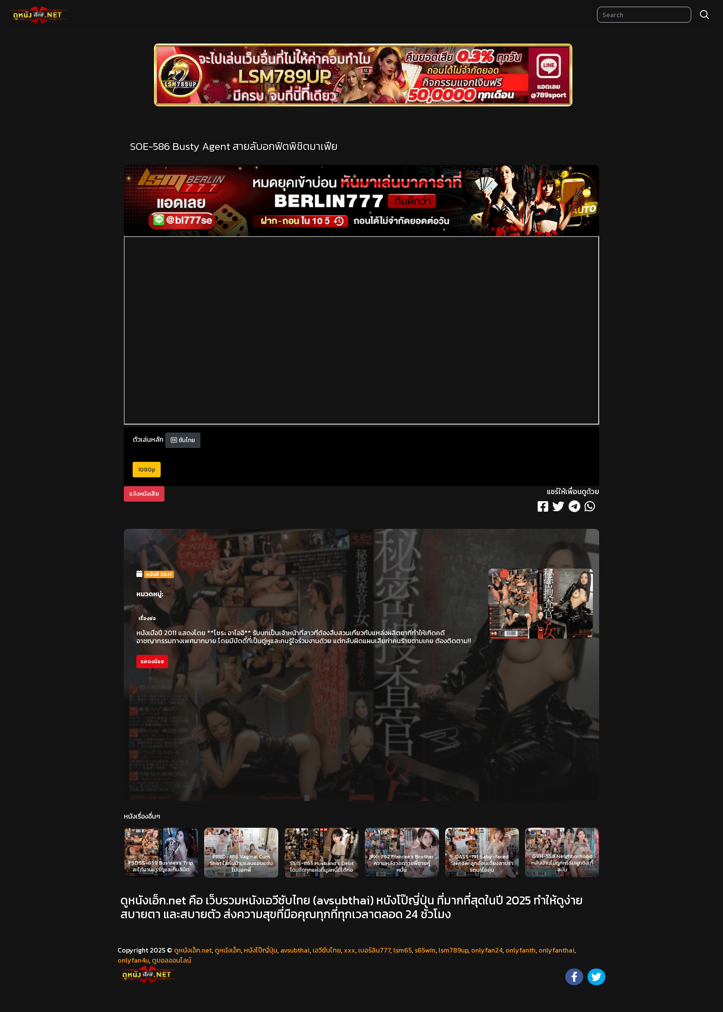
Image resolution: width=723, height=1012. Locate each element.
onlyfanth (520, 950)
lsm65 (402, 950)
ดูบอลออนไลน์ (171, 960)
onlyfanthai (556, 950)
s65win (425, 950)
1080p (146, 469)
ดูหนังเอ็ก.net (193, 950)
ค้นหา (705, 15)
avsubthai (295, 950)
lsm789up (453, 950)
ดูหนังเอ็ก (228, 950)
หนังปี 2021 (159, 574)
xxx (349, 950)
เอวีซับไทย (327, 950)
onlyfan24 (487, 950)
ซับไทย (186, 440)
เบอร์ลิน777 (374, 950)
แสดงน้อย (152, 661)
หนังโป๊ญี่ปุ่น (260, 950)
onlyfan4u (133, 960)
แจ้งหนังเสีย (144, 493)
